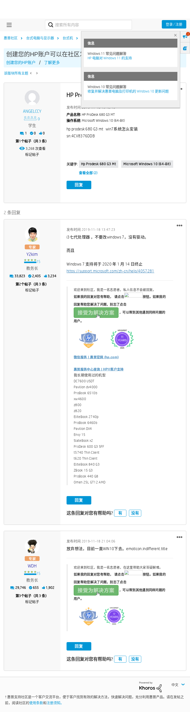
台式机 (68, 38)
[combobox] (88, 25)
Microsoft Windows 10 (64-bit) (147, 164)
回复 (79, 184)
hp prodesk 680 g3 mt (98, 164)
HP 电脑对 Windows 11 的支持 (110, 58)
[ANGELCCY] (32, 97)
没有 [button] (135, 513)
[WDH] (32, 545)
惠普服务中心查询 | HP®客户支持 (98, 369)
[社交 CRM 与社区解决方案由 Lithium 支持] (150, 686)
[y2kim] (32, 234)
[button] (179, 226)
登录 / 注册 (174, 24)
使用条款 (36, 703)
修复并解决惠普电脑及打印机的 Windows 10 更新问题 (128, 91)
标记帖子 (32, 154)
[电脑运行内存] (36, 73)
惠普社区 (11, 38)
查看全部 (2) (88, 173)
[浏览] (8, 25)
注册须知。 (55, 703)
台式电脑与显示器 (40, 38)
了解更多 (52, 62)
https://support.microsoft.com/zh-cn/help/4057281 (110, 271)
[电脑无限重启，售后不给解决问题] (31, 73)
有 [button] (120, 513)
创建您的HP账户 (21, 62)
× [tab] (175, 35)
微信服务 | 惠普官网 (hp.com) (96, 357)
